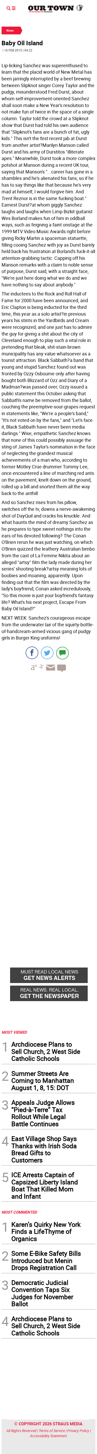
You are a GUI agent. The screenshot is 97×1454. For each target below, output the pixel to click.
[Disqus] (48, 747)
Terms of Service (52, 1430)
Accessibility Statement (48, 1435)
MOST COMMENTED (19, 1212)
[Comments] (62, 652)
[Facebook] (32, 652)
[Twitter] (47, 652)
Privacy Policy (78, 1430)
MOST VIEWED (14, 1032)
